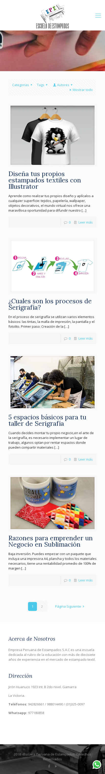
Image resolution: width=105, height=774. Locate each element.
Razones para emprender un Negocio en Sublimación (50, 541)
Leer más (85, 222)
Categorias (20, 85)
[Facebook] (49, 766)
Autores (63, 85)
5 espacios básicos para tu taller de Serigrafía (47, 420)
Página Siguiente (68, 606)
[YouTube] (56, 766)
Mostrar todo (83, 89)
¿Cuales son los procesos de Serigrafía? (50, 304)
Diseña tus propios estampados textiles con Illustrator (44, 180)
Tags (40, 85)
